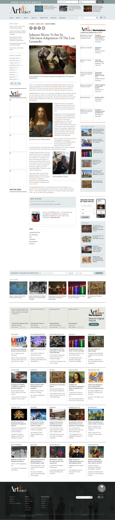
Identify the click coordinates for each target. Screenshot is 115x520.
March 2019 (13, 79)
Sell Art (43, 507)
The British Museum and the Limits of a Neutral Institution (57, 436)
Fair (70, 444)
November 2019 (14, 60)
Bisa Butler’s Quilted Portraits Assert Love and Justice (56, 461)
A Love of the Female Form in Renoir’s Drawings (38, 429)
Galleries (43, 501)
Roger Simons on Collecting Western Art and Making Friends (76, 461)
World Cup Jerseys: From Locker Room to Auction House (37, 467)
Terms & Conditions (15, 503)
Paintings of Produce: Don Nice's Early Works (97, 162)
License (66, 176)
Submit (100, 2)
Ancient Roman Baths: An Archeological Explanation (57, 389)
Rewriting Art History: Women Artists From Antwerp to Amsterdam (98, 8)
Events (27, 503)
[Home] (20, 9)
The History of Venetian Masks (16, 48)
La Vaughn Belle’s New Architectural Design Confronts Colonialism (75, 359)
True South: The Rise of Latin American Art (37, 354)
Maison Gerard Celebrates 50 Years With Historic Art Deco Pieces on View (19, 359)
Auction (33, 444)
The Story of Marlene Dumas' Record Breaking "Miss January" (37, 473)
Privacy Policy (23, 515)
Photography (16, 444)
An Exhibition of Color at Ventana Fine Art (98, 237)
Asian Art (91, 334)
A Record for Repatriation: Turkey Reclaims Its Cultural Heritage (18, 429)
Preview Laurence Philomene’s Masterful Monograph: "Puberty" (94, 467)
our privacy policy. (84, 514)
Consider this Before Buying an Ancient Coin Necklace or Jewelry (17, 436)
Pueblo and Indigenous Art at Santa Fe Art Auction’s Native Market (98, 259)
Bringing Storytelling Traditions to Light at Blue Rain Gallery (97, 248)
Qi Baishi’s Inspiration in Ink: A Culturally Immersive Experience (95, 361)
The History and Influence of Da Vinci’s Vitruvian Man (76, 399)
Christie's (32, 244)
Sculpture (15, 370)
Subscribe (85, 217)
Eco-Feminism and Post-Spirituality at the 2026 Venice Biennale (57, 350)
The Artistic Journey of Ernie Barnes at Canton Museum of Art (98, 228)
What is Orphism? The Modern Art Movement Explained (94, 428)
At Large (31, 24)
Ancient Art (15, 407)
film (30, 237)
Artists (43, 503)
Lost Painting (33, 234)
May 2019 (12, 74)
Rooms (43, 505)
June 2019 (12, 72)
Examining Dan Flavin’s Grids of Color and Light (18, 44)
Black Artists (55, 444)
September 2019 (14, 65)
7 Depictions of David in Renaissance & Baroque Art (76, 394)
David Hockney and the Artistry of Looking (98, 141)
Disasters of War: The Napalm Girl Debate (18, 460)
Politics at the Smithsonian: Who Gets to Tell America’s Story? (98, 172)
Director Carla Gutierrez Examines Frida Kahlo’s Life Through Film (38, 359)
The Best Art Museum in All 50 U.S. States (57, 362)
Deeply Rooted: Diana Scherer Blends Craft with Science (18, 392)
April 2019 (12, 77)
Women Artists (74, 407)
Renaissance (73, 370)
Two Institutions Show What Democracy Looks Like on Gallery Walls (56, 429)
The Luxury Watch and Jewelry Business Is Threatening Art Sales (37, 461)
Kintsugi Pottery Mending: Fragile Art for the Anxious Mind (95, 355)
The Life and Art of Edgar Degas (94, 350)
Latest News (14, 279)
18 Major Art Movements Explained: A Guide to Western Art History (76, 387)
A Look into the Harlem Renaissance (56, 466)
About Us (12, 497)
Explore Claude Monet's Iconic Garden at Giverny (96, 423)
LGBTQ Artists (93, 444)
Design (52, 370)
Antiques (14, 334)
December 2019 (14, 58)
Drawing (33, 407)
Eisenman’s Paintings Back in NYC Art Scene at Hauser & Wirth (96, 473)
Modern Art (92, 407)
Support (12, 499)
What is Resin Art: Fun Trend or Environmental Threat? (95, 434)
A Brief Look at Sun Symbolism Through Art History (18, 423)
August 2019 (13, 67)
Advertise (28, 510)
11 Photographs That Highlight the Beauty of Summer (75, 436)
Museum (53, 407)
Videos (27, 505)
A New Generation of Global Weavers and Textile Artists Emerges (74, 8)
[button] (31, 28)
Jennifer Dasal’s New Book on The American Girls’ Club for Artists (95, 461)
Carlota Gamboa (50, 24)
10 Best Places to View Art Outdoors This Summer (19, 398)
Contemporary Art (57, 334)
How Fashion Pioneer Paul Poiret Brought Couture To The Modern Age (57, 395)
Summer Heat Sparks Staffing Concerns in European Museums (56, 423)
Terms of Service (31, 515)
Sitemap (12, 501)
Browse (43, 499)
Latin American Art (37, 334)
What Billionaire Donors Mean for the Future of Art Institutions (98, 131)
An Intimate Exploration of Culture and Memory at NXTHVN (57, 471)
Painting (33, 370)
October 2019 (14, 63)
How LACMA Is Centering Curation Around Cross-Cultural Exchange (57, 356)
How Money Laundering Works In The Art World (18, 350)
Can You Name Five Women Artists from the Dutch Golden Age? (76, 429)
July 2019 (12, 70)
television (32, 239)
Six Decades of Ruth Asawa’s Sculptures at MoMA (36, 434)
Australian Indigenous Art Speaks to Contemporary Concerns (95, 392)
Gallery (72, 334)
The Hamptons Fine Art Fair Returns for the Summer (75, 471)
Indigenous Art (94, 370)
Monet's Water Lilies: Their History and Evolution (50, 7)
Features (27, 499)
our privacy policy (39, 514)
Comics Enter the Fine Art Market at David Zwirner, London (37, 423)
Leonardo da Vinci (34, 232)
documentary (33, 241)
